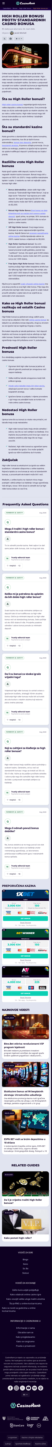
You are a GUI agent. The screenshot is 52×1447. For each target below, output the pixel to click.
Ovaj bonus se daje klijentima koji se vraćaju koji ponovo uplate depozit (27, 213)
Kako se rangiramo (25, 1341)
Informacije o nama (25, 1328)
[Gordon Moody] (32, 1419)
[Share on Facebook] (10, 39)
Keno (25, 1264)
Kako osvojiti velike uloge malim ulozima (25, 1299)
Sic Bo (25, 1268)
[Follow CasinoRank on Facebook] (10, 1388)
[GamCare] (17, 1426)
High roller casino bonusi (12, 104)
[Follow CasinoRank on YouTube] (28, 1388)
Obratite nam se (25, 1332)
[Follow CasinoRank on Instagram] (16, 1388)
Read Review (25, 922)
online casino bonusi (37, 320)
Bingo (25, 1259)
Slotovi (25, 1273)
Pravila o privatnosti (25, 1346)
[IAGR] (30, 1426)
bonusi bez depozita (22, 142)
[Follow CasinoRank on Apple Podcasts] (40, 1388)
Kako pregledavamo (25, 1337)
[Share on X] (4, 39)
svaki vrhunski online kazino (33, 284)
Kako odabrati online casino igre (25, 1294)
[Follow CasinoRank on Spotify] (34, 1388)
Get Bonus (25, 918)
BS (24, 1394)
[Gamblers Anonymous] (45, 1419)
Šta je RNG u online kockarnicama (25, 1303)
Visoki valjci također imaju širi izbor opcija (26, 386)
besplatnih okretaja (10, 145)
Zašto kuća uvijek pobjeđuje (25, 1290)
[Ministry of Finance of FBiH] (12, 1419)
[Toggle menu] (3, 3)
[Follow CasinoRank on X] (22, 1388)
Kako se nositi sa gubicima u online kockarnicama (18, 1309)
